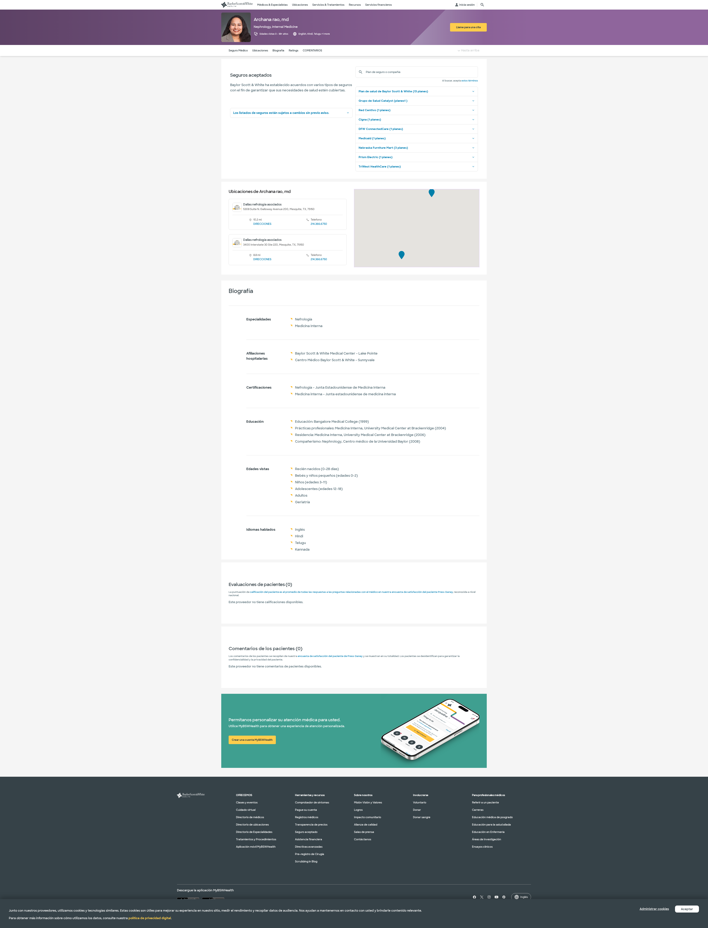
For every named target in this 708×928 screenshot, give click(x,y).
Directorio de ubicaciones (252, 824)
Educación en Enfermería (488, 832)
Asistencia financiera (308, 839)
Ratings (293, 50)
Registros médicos (306, 817)
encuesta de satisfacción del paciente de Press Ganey (330, 656)
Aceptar (687, 909)
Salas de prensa (364, 832)
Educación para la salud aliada (491, 824)
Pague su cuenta (306, 810)
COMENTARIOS (312, 50)
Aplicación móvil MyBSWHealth (256, 846)
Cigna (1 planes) (370, 119)
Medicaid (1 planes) (372, 138)
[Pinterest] (504, 897)
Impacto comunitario (367, 817)
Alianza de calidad (365, 824)
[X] (481, 897)
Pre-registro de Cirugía (309, 854)
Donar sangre (421, 817)
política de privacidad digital (150, 918)
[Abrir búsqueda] (482, 5)
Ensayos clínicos (482, 846)
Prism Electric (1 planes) (376, 157)
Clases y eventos (247, 802)
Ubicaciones (260, 50)
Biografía (278, 50)
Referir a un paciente (485, 802)
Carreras (477, 810)
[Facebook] (473, 897)
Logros (358, 810)
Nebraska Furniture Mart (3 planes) (383, 147)
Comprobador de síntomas (312, 802)
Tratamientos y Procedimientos (256, 839)
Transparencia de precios (311, 824)
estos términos (469, 80)
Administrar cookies (654, 909)
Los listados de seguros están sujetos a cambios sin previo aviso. (281, 113)
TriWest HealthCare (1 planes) (380, 166)
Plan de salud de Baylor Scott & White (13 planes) (393, 91)
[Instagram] (489, 897)
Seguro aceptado (306, 832)
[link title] (237, 5)
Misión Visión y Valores (368, 802)
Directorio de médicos (250, 817)
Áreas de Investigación (486, 839)
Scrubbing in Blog (306, 861)
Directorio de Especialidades (254, 832)
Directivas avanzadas (308, 846)
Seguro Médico (238, 50)
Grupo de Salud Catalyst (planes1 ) (383, 100)
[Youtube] (496, 897)
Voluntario (419, 802)
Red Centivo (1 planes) (375, 110)
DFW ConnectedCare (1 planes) (381, 129)
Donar (417, 810)
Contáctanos (362, 839)
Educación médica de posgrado (492, 817)
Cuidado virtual (246, 810)
